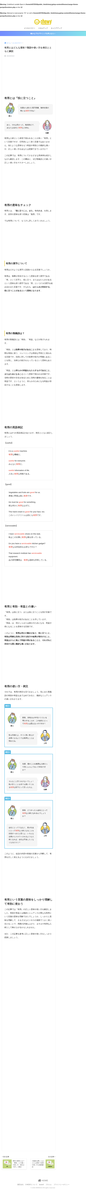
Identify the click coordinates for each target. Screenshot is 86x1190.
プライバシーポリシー (61, 1184)
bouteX (41, 1184)
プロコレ (49, 1184)
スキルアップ (43, 28)
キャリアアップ (56, 28)
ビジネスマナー (29, 28)
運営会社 (20, 1184)
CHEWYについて (31, 1184)
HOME (44, 1180)
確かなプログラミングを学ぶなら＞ (43, 33)
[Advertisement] (29, 75)
